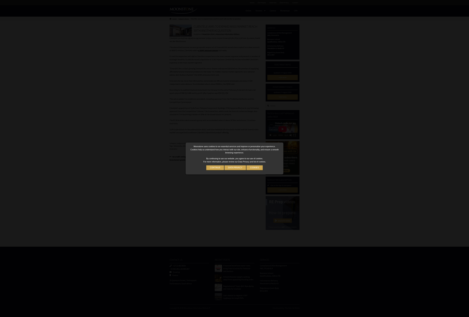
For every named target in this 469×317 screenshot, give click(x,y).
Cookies (254, 168)
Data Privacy (235, 168)
